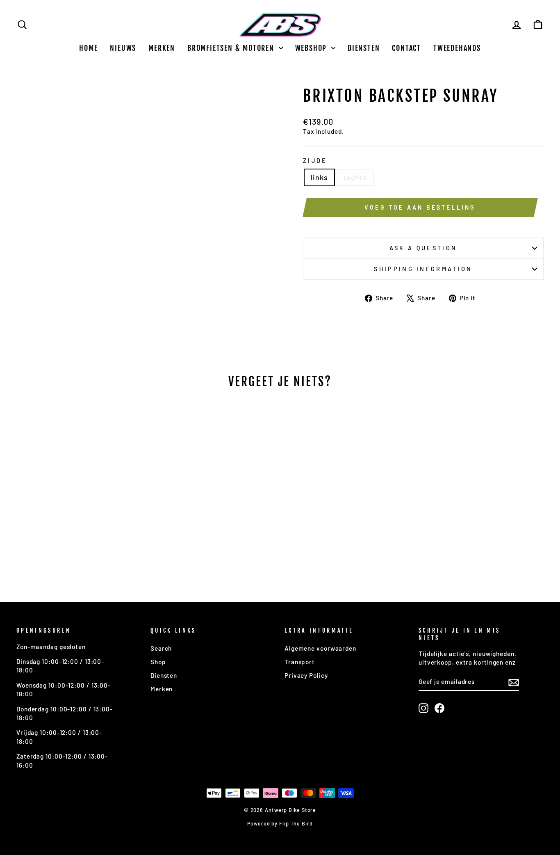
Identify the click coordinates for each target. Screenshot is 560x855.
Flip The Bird (296, 823)
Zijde (315, 160)
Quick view (79, 524)
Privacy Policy (306, 675)
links (319, 177)
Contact (406, 48)
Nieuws (123, 48)
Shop (158, 661)
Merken (161, 48)
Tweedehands (457, 48)
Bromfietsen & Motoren (232, 48)
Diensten (364, 48)
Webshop (312, 48)
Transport (300, 661)
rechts (355, 177)
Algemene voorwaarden (320, 648)
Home (88, 48)
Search (161, 648)
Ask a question (423, 248)
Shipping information (423, 268)
